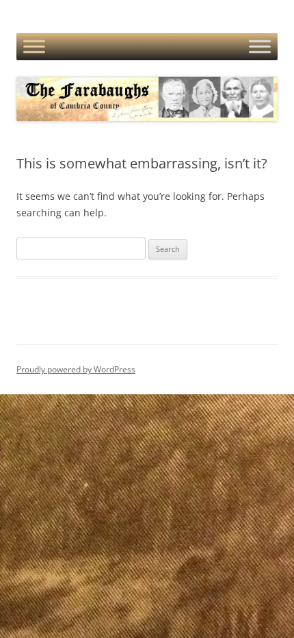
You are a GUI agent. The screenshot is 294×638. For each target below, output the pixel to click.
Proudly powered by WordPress (75, 369)
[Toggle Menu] (34, 47)
